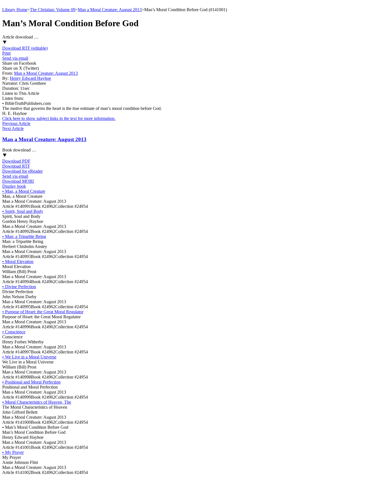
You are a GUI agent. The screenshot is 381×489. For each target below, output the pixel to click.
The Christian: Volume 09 (52, 9)
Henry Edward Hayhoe (30, 78)
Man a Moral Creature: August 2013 (110, 9)
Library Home (14, 9)
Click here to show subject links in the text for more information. (58, 118)
